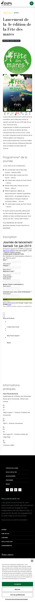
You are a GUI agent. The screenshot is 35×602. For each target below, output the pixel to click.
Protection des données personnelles (16, 599)
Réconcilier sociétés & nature (11, 41)
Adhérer (3, 529)
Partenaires (9, 480)
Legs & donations (7, 541)
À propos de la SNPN (12, 468)
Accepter (17, 584)
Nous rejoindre (10, 476)
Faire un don (5, 533)
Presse (8, 484)
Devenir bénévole (6, 545)
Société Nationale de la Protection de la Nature (7, 3)
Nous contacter (11, 472)
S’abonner (4, 537)
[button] (32, 561)
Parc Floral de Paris (10, 394)
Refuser (17, 589)
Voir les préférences (17, 595)
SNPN (17, 13)
